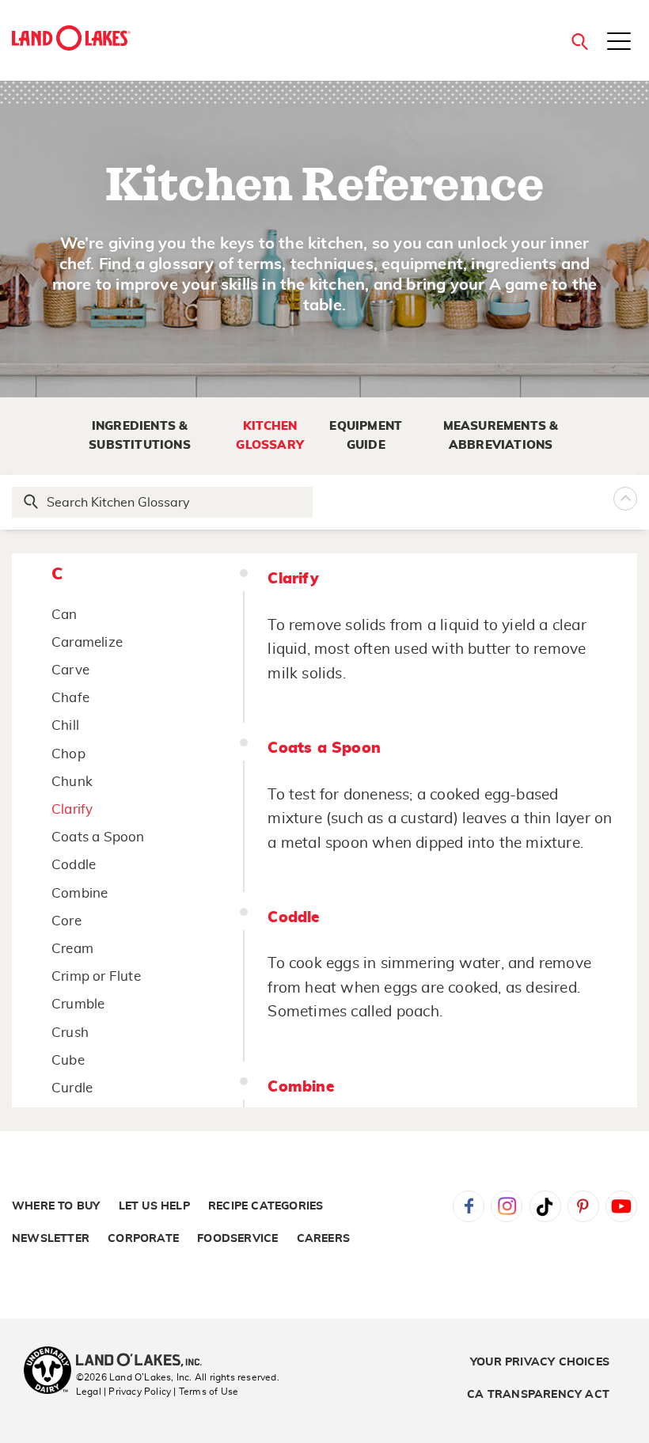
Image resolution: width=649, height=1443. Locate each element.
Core (66, 921)
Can (64, 614)
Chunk (72, 781)
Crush (70, 1032)
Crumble (77, 1004)
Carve (70, 670)
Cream (72, 948)
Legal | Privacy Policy (123, 1391)
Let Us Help (154, 1206)
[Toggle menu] (619, 42)
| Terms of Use (205, 1391)
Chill (65, 725)
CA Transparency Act (538, 1394)
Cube (68, 1060)
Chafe (70, 697)
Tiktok (545, 1206)
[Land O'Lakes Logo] (71, 38)
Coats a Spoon (98, 837)
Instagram (506, 1206)
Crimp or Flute (96, 976)
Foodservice (237, 1238)
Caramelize (87, 642)
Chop (68, 754)
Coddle (73, 864)
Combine (79, 893)
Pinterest (583, 1206)
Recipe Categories (265, 1206)
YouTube (621, 1206)
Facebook (468, 1206)
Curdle (72, 1088)
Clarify (72, 809)
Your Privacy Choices (539, 1362)
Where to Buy (56, 1206)
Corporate (143, 1238)
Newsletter (50, 1238)
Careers (323, 1238)
